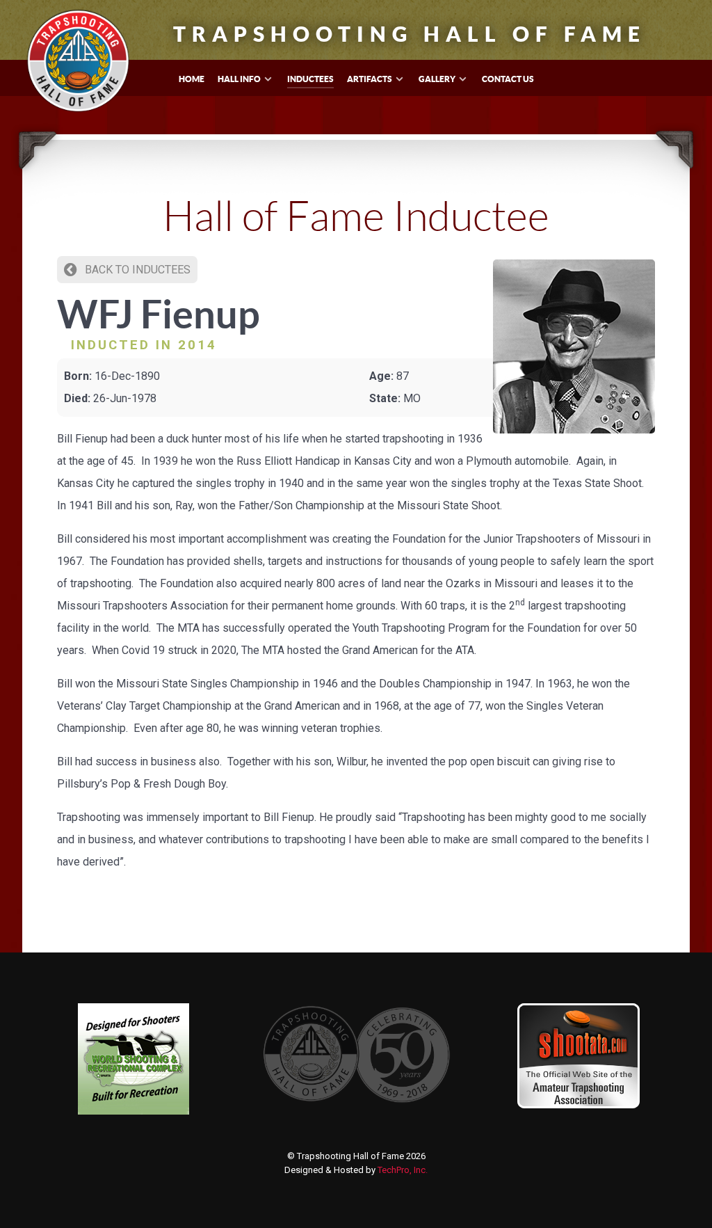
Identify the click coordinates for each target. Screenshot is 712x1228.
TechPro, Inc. (403, 1170)
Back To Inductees (136, 269)
